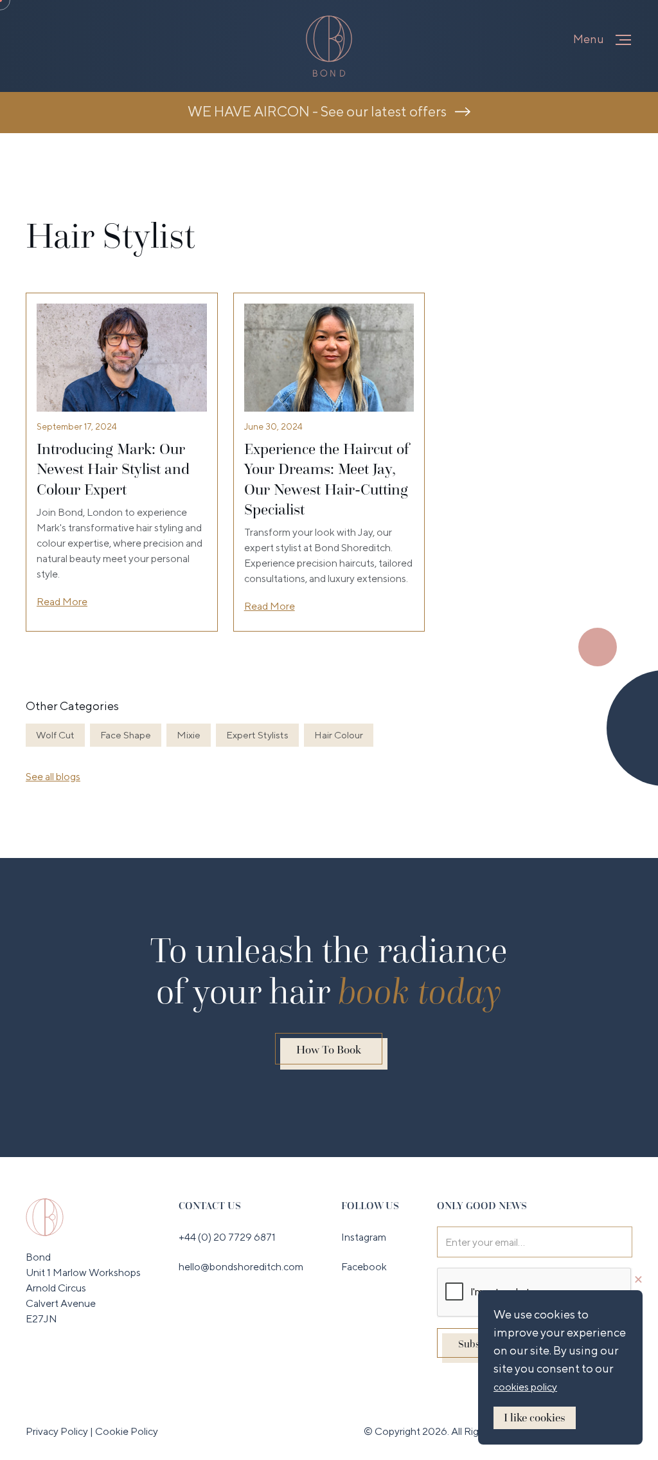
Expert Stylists (257, 734)
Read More (62, 602)
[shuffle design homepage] (45, 1216)
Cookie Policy (126, 1431)
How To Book (328, 1050)
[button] (623, 40)
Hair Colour (338, 734)
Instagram (363, 1237)
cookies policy (525, 1387)
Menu (588, 39)
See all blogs (53, 777)
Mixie (188, 734)
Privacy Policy (58, 1431)
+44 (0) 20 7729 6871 (227, 1237)
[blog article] (122, 358)
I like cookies (534, 1417)
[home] (329, 46)
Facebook (364, 1267)
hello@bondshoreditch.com (241, 1267)
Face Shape (125, 734)
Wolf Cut (55, 734)
